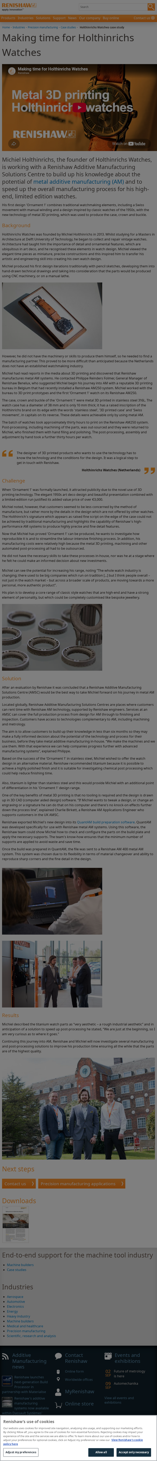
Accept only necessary (134, 1452)
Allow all (101, 1452)
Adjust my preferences (21, 1452)
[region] (78, 1438)
